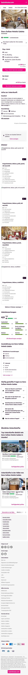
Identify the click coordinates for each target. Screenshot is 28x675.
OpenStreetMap (23, 123)
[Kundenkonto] (26, 2)
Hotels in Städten (5, 621)
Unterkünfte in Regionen (7, 633)
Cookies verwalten (5, 570)
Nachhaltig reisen (5, 636)
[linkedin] (8, 547)
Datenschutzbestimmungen (7, 565)
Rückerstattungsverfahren (7, 593)
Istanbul (10, 7)
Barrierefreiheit (4, 605)
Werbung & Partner (5, 598)
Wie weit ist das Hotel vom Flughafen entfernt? (13, 397)
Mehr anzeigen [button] (6, 375)
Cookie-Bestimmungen (6, 567)
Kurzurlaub (3, 616)
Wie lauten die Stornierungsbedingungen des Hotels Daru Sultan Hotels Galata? (14, 411)
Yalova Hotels (6, 528)
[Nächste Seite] (25, 512)
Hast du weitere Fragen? (12, 418)
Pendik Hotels (6, 521)
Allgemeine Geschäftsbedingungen (9, 562)
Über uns (3, 560)
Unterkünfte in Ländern (6, 631)
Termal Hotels (6, 526)
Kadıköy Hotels (6, 537)
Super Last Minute (5, 618)
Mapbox (17, 123)
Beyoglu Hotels (6, 517)
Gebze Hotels (6, 532)
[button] (14, 19)
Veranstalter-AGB (5, 572)
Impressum (3, 580)
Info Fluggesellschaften (6, 595)
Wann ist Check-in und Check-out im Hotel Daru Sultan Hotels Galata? (13, 390)
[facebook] (2, 547)
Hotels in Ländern (5, 623)
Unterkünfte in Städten (6, 628)
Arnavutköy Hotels (7, 519)
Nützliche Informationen (6, 600)
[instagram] (5, 547)
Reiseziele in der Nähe (8, 512)
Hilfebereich (4, 590)
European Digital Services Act (8, 603)
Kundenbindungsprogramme (7, 584)
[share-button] (24, 12)
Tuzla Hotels (6, 524)
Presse (2, 577)
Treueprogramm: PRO (6, 610)
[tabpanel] (14, 527)
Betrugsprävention (5, 608)
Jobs (2, 575)
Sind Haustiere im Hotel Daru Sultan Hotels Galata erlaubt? (13, 403)
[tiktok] (11, 547)
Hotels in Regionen (5, 626)
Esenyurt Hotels (6, 534)
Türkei (4, 7)
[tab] (8, 512)
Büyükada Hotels (7, 530)
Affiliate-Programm (5, 582)
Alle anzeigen (5, 118)
